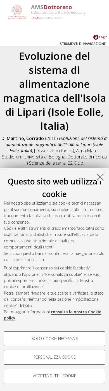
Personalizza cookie (55, 357)
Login (103, 37)
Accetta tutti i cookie (54, 375)
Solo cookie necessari (55, 338)
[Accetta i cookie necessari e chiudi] (100, 176)
